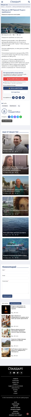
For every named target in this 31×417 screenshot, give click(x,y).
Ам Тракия (5, 106)
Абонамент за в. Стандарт (15, 415)
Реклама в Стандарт (16, 409)
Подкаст (15, 384)
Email (3, 275)
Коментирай (7, 121)
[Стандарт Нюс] (15, 370)
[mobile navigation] (2, 2)
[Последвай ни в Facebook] (10, 372)
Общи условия (15, 404)
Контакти (15, 411)
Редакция (15, 406)
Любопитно (15, 388)
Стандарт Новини (14, 112)
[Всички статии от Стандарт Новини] (4, 111)
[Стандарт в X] (23, 97)
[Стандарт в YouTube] (16, 97)
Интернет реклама (15, 407)
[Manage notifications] (27, 414)
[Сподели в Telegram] (18, 117)
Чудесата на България (15, 386)
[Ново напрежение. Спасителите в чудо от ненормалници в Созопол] (15, 185)
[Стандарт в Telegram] (20, 97)
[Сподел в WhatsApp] (20, 117)
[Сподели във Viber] (15, 117)
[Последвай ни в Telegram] (21, 372)
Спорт (15, 393)
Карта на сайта (15, 413)
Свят (15, 391)
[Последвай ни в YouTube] (14, 372)
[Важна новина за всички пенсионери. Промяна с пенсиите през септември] (6, 333)
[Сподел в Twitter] (12, 117)
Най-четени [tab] (5, 303)
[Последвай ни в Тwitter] (17, 372)
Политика (15, 380)
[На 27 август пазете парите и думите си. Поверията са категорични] (6, 352)
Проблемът (13, 106)
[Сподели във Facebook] (9, 117)
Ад (19, 106)
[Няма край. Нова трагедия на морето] (15, 227)
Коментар (5, 281)
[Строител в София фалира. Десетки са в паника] (6, 342)
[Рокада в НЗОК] (15, 144)
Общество (8, 6)
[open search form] (29, 2)
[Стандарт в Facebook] (13, 97)
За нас (15, 402)
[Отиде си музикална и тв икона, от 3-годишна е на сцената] (6, 309)
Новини (2, 6)
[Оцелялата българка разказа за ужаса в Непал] (15, 206)
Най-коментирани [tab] (15, 303)
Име (3, 270)
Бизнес (15, 389)
